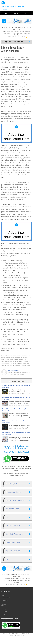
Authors (4, 614)
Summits (13, 6)
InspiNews (5, 6)
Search (27, 13)
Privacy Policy (20, 635)
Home (3, 595)
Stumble (4, 9)
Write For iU (17, 13)
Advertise (7, 13)
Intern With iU (5, 600)
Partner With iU (6, 598)
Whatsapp (21, 6)
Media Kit (4, 609)
